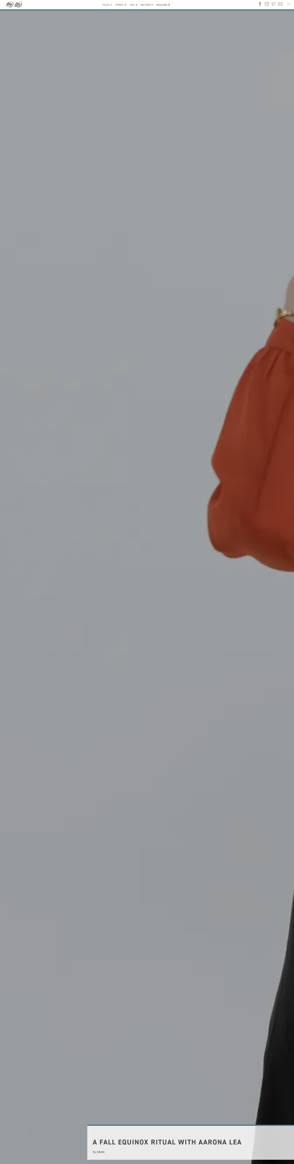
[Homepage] (14, 4)
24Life (100, 1152)
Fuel (132, 4)
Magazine (162, 4)
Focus (106, 4)
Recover (145, 4)
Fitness (120, 4)
